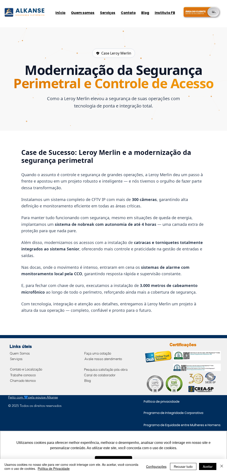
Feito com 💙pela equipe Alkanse (33, 397)
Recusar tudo (183, 466)
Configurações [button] (156, 466)
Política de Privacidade (54, 468)
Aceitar (208, 466)
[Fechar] (221, 466)
